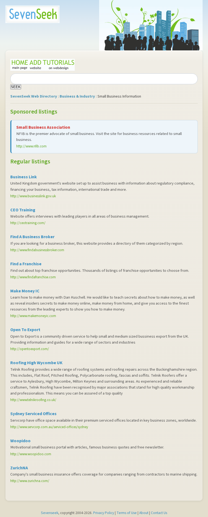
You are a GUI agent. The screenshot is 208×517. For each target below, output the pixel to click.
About (143, 512)
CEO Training (22, 210)
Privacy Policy (103, 512)
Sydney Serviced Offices (33, 414)
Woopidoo (20, 441)
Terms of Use (126, 512)
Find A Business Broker (32, 237)
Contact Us (159, 512)
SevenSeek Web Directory (33, 96)
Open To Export (25, 330)
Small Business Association (43, 127)
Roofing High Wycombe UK (36, 363)
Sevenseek (49, 512)
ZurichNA (19, 468)
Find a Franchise (25, 264)
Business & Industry (77, 96)
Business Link (23, 177)
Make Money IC (25, 291)
